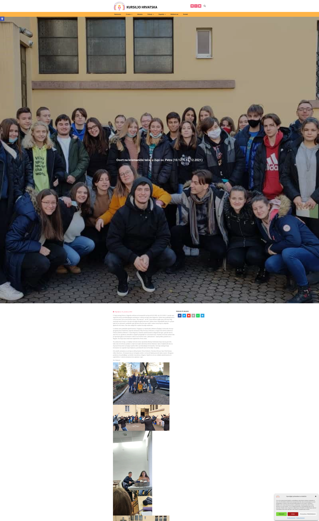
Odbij (293, 514)
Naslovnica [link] (117, 14)
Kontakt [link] (185, 14)
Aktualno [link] (140, 14)
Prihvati (281, 514)
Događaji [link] (161, 14)
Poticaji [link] (150, 14)
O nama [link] (128, 14)
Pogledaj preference (308, 514)
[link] (2, 19)
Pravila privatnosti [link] (291, 518)
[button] (316, 496)
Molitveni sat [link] (174, 14)
